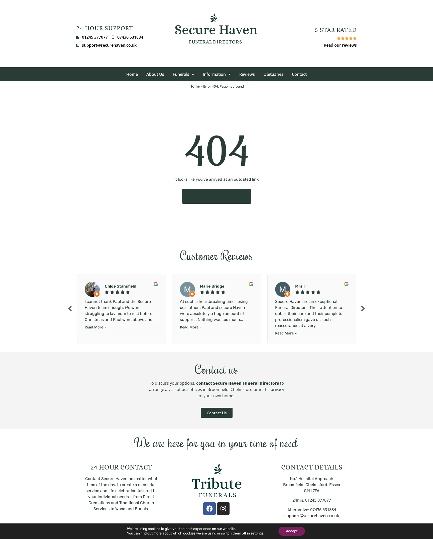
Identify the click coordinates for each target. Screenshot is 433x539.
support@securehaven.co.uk (311, 515)
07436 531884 (323, 509)
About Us (155, 74)
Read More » (95, 327)
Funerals (181, 74)
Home (132, 74)
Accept (291, 531)
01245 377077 (318, 500)
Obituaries (273, 74)
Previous (69, 308)
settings (257, 533)
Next (363, 308)
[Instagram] (223, 508)
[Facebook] (209, 508)
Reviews (247, 74)
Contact (299, 74)
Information (214, 74)
